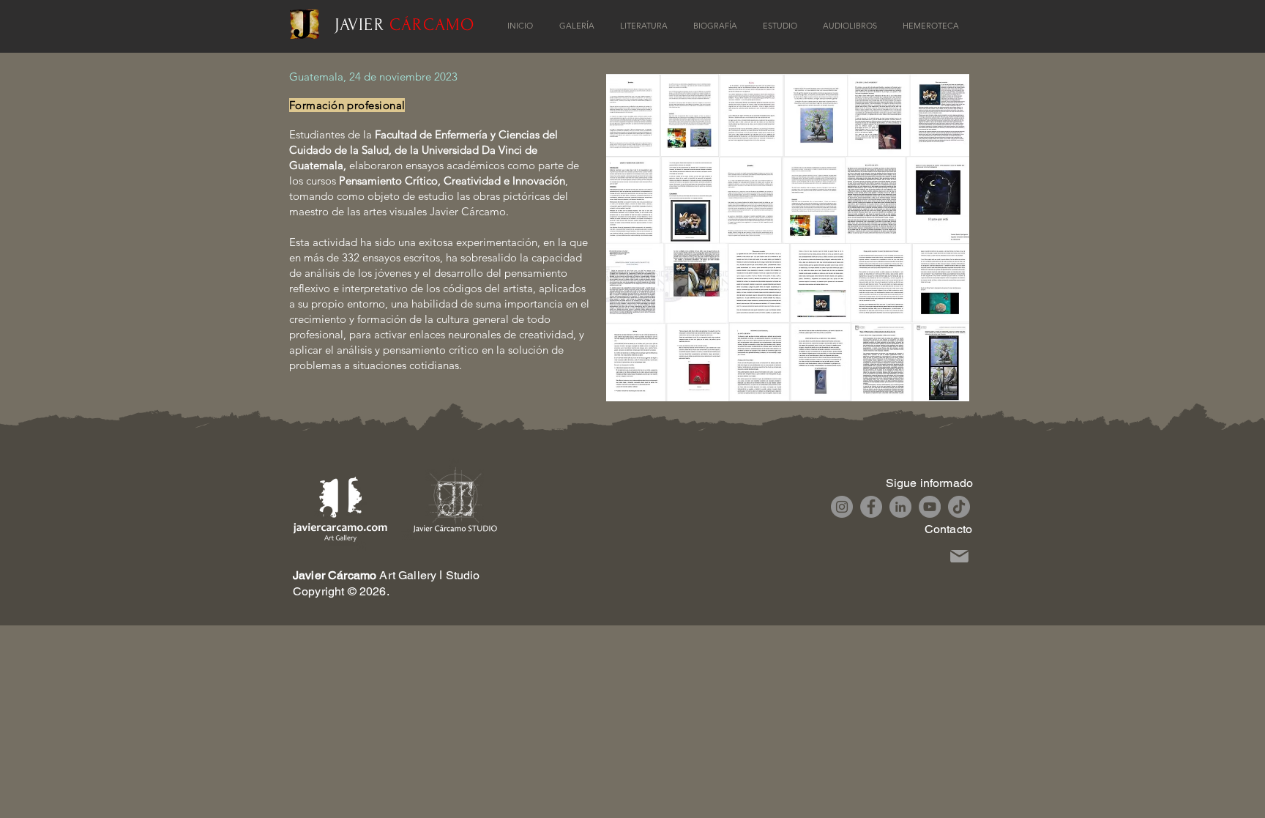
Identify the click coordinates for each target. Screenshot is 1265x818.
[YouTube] (930, 507)
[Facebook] (871, 507)
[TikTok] (959, 507)
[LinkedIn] (900, 507)
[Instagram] (842, 507)
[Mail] (959, 555)
